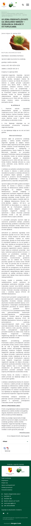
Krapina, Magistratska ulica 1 (12, 494)
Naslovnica (4, 12)
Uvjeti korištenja (6, 478)
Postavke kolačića (7, 490)
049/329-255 (8, 498)
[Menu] (27, 4)
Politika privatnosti (7, 487)
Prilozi (5, 441)
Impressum (5, 480)
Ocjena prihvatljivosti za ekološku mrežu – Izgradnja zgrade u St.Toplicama (14, 15)
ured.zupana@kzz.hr (10, 503)
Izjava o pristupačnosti (8, 485)
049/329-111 (7, 496)
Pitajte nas (5, 483)
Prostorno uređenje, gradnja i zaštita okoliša (12, 13)
